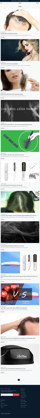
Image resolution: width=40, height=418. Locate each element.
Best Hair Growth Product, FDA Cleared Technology (12, 94)
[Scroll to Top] (38, 413)
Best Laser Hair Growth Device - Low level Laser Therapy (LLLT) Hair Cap (16, 124)
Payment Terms (23, 406)
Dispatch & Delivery (4, 405)
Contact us (2, 403)
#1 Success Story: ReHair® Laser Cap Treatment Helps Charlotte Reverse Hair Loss (18, 215)
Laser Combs (23, 392)
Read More (2, 37)
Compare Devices (24, 395)
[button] (38, 3)
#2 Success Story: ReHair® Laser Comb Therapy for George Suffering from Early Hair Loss (19, 277)
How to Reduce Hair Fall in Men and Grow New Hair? (12, 155)
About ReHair (23, 397)
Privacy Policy (23, 403)
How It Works (23, 394)
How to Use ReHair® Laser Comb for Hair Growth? (12, 185)
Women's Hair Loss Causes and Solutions (9, 64)
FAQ (1, 401)
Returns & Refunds (24, 401)
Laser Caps (22, 390)
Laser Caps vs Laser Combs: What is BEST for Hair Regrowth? (14, 308)
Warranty (2, 406)
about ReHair (10, 391)
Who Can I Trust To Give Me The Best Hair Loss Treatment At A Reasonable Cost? (18, 338)
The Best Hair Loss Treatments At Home (9, 33)
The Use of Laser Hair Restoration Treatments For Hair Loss (13, 368)
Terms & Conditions (24, 405)
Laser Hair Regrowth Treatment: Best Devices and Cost (12, 246)
